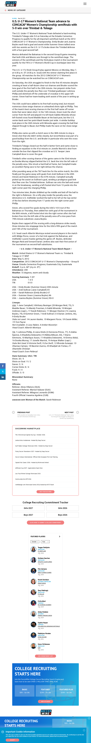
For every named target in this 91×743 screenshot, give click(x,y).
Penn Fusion (42, 583)
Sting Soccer (42, 637)
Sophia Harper (43, 623)
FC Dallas (41, 594)
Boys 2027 (28, 515)
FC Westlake (42, 551)
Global (14, 18)
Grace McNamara (44, 644)
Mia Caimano (42, 569)
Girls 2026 (62, 508)
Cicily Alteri (42, 601)
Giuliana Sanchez (44, 558)
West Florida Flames (44, 572)
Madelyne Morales (44, 633)
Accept (12, 740)
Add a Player (45, 701)
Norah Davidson (43, 580)
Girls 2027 (28, 508)
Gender (34, 542)
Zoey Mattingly (43, 590)
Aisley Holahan (43, 612)
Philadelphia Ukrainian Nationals (49, 626)
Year (43, 542)
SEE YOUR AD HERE (45, 491)
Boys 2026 (62, 515)
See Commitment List (45, 656)
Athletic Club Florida (45, 562)
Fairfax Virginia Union (45, 615)
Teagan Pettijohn (44, 547)
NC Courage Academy (44, 605)
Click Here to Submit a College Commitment (45, 522)
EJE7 (39, 648)
